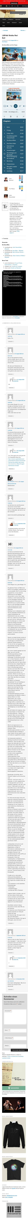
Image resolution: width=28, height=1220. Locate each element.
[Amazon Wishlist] (22, 182)
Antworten (11, 341)
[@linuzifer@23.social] (22, 176)
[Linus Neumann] (22, 178)
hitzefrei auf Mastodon (16, 268)
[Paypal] (22, 180)
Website (7, 1045)
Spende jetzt (14, 3)
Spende (13, 1188)
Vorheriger (5, 30)
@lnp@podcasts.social (12, 1195)
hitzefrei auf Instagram (17, 266)
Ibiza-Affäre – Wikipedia (18, 250)
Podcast (4, 19)
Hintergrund (10, 19)
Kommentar (8, 1011)
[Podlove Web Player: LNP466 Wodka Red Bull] (14, 130)
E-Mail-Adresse (9, 1038)
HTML (18, 231)
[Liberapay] (22, 189)
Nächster (23, 30)
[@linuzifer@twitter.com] (19, 180)
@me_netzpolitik (9, 1197)
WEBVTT (12, 233)
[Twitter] (19, 187)
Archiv (8, 22)
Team (3, 22)
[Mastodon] (22, 187)
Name (7, 1030)
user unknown (11, 481)
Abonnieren (17, 19)
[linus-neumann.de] (19, 176)
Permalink (17, 318)
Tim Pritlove (4, 41)
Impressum (14, 22)
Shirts (3, 25)
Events (20, 22)
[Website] (19, 189)
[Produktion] (14, 1210)
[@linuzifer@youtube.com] (19, 178)
